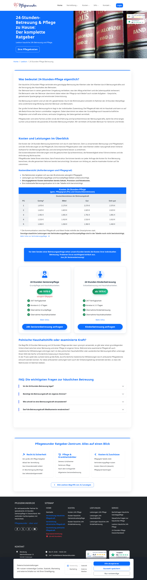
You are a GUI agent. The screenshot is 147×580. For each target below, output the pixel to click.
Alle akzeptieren (111, 563)
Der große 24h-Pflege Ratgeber (33, 459)
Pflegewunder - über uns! (26, 523)
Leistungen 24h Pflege (98, 512)
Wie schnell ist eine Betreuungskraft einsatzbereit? (45, 401)
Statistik (84, 566)
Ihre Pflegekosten (28, 49)
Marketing (73, 569)
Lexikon (24, 61)
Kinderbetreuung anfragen (100, 326)
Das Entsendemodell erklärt (32, 466)
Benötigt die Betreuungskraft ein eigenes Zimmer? (44, 394)
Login (119, 5)
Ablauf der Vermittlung (30, 463)
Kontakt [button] (106, 5)
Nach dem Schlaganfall (66, 469)
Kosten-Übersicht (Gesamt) (104, 466)
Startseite (49, 512)
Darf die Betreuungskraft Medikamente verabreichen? (46, 409)
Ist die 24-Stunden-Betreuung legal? (38, 386)
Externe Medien (84, 570)
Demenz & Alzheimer (66, 461)
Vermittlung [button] (72, 5)
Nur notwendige (111, 573)
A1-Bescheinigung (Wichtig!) (32, 470)
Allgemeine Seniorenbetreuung (69, 472)
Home (59, 5)
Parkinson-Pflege (64, 465)
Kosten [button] (85, 5)
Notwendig (74, 566)
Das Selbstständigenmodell (32, 473)
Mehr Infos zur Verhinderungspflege (33, 236)
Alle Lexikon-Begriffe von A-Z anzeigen (74, 485)
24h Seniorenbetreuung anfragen (44, 326)
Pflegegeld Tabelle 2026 (102, 459)
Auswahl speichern (111, 568)
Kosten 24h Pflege (74, 512)
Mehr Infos (44, 320)
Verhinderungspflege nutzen (104, 463)
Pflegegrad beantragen (102, 470)
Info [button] (95, 5)
